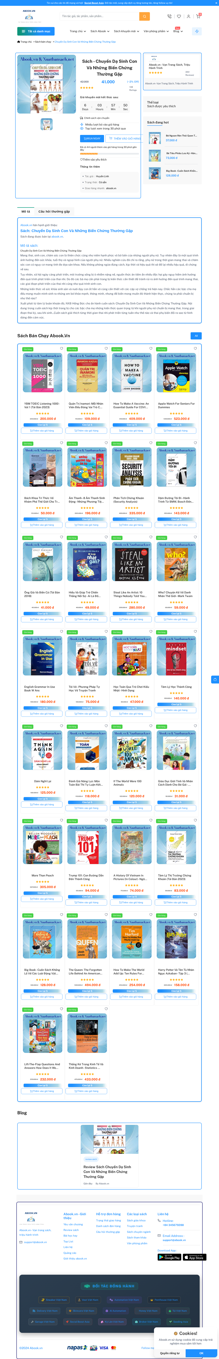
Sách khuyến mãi (125, 31)
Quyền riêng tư (170, 1353)
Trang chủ (76, 31)
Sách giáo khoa (136, 1220)
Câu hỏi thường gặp (108, 1231)
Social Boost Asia (94, 3)
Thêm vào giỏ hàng (43, 430)
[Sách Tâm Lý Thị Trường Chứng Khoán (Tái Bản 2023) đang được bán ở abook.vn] (176, 844)
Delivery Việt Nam (47, 1310)
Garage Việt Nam (45, 1321)
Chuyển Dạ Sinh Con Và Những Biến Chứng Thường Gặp (85, 41)
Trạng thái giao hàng (108, 1220)
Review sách (71, 1230)
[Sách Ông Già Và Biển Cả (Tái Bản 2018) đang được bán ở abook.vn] (42, 560)
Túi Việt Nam (179, 1310)
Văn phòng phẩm (154, 31)
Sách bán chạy (43, 41)
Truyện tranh (135, 1226)
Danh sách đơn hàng (108, 1226)
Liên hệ (68, 1247)
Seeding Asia (180, 1321)
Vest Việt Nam (90, 1299)
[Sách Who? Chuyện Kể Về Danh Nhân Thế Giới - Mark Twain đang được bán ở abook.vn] (176, 560)
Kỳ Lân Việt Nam (114, 1321)
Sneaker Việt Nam (56, 1299)
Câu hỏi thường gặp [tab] (54, 211)
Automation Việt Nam (126, 1299)
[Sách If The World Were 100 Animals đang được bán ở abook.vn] (132, 749)
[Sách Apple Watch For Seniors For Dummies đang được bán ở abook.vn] (176, 372)
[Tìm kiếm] (144, 16)
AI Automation (118, 1310)
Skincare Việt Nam (83, 1310)
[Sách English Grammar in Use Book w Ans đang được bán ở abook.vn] (42, 655)
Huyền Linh (102, 176)
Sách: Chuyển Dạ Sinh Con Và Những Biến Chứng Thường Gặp (76, 231)
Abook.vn (26, 225)
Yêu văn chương (73, 1224)
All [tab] (196, 335)
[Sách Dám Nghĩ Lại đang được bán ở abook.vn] (42, 749)
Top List (68, 1241)
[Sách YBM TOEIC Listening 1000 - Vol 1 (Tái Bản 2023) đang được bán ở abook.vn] (42, 372)
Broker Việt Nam (148, 1321)
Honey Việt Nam (148, 1310)
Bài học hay (70, 1235)
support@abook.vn (35, 1242)
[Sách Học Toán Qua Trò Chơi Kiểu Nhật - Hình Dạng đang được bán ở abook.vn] (132, 655)
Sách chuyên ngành (139, 1231)
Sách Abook (98, 31)
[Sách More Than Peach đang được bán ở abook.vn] (42, 844)
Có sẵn (102, 182)
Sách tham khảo (136, 1237)
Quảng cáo (69, 1252)
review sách (91, 1159)
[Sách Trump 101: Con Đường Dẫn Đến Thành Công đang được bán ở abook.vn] (87, 844)
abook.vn (111, 188)
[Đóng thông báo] (216, 3)
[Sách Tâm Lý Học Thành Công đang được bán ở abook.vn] (176, 655)
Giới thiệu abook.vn (75, 1258)
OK (201, 1353)
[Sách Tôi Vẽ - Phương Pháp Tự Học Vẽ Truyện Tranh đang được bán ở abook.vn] (87, 655)
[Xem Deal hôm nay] (197, 31)
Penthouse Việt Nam (166, 1299)
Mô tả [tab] (26, 211)
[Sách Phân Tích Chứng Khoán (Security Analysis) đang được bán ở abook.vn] (132, 466)
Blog (176, 31)
